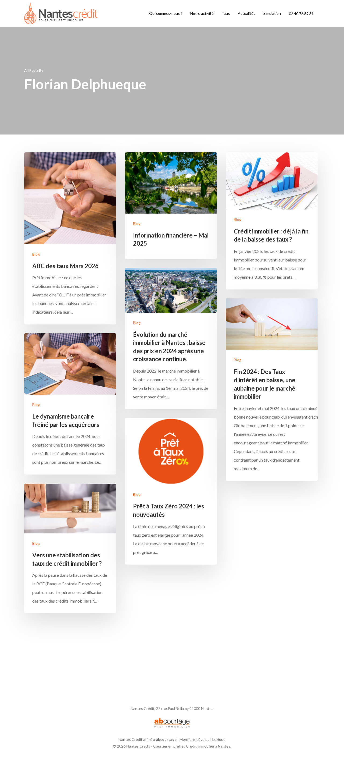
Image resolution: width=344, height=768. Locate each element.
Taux (226, 13)
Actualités (246, 13)
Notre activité (202, 13)
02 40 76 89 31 (301, 13)
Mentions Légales (194, 739)
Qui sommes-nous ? (165, 13)
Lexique (218, 739)
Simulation (272, 13)
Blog (36, 254)
